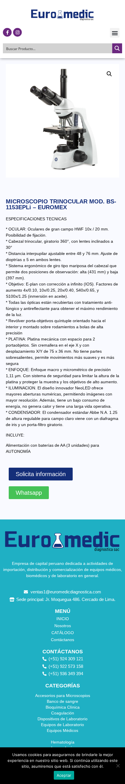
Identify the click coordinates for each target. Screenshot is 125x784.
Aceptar (64, 775)
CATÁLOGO (62, 632)
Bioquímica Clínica (63, 707)
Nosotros (62, 625)
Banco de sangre (62, 701)
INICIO (62, 618)
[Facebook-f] (7, 32)
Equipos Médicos (62, 730)
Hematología (62, 742)
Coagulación (62, 713)
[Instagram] (17, 32)
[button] (114, 33)
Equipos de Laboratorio (62, 724)
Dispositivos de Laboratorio (63, 718)
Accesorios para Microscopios (62, 695)
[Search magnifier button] (117, 48)
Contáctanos (62, 639)
